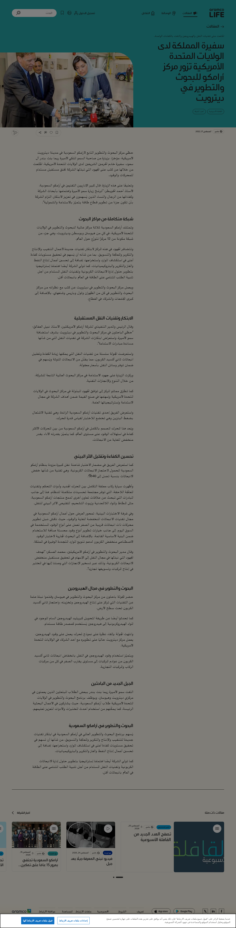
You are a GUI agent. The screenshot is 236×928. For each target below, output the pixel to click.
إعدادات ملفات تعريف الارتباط (73, 920)
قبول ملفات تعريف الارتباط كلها (37, 920)
